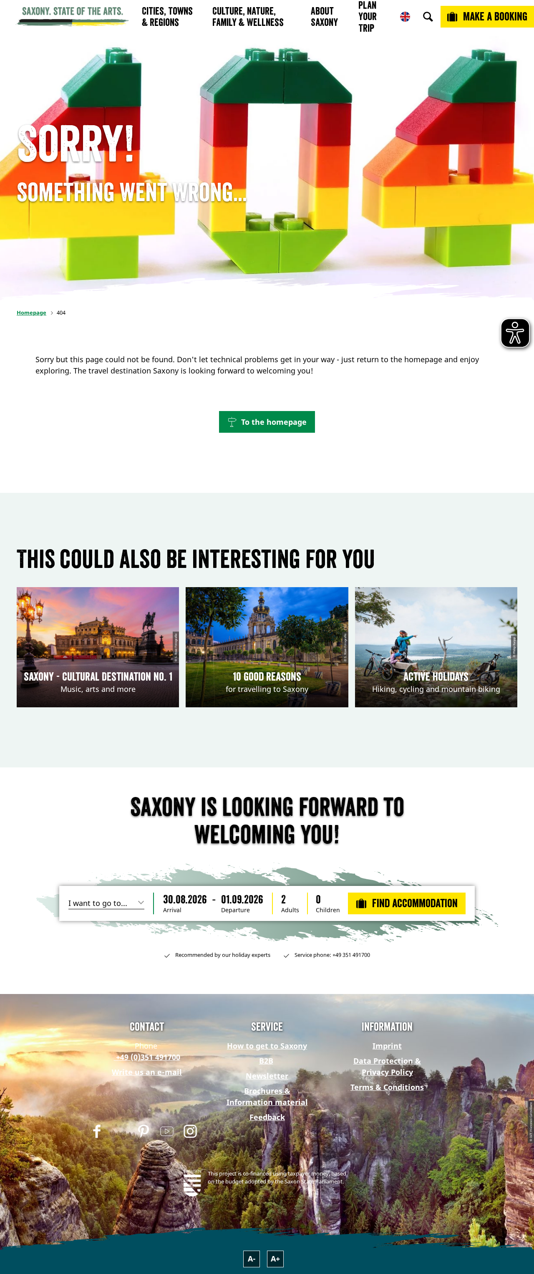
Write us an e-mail (147, 1072)
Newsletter (267, 1076)
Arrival (172, 910)
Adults (290, 910)
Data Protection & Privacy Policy (387, 1066)
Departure (235, 910)
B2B (266, 1061)
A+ (275, 1259)
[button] (267, 422)
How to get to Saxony (267, 1046)
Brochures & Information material (267, 1096)
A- (252, 1259)
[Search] (428, 16)
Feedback (267, 1117)
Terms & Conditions (387, 1087)
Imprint (387, 1046)
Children (328, 910)
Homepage (31, 312)
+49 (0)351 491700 (147, 1057)
